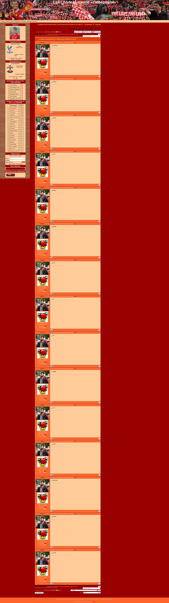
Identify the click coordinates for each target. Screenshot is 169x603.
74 (54, 31)
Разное (40, 34)
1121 (75, 405)
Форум (24, 21)
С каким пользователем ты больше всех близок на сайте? (60, 34)
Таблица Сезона (31, 21)
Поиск (95, 29)
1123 (75, 477)
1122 (75, 441)
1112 (75, 78)
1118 (75, 296)
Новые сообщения (72, 29)
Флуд (44, 34)
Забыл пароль (11, 163)
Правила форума (88, 29)
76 (58, 31)
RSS (99, 29)
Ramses (42, 42)
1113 (75, 115)
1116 (75, 223)
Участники (80, 29)
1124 (75, 513)
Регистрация (19, 163)
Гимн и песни (10, 21)
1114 (75, 151)
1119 (75, 332)
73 (52, 31)
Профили (18, 21)
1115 (75, 187)
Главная (2, 21)
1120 (75, 368)
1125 (75, 549)
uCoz (94, 601)
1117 (75, 260)
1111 (75, 42)
